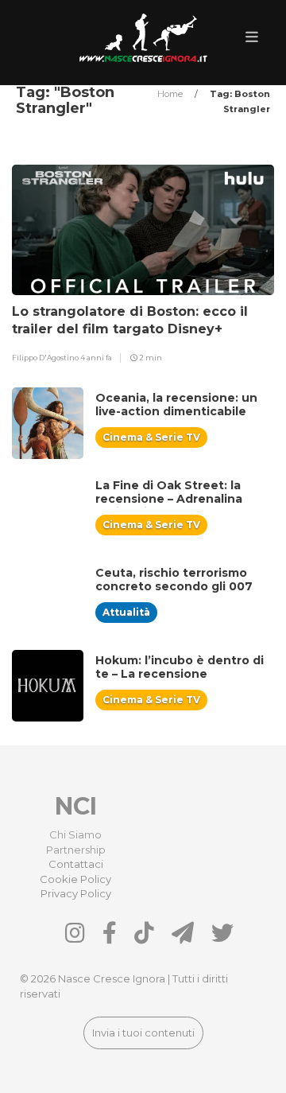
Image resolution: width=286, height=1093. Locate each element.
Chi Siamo (75, 834)
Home (171, 93)
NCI (76, 806)
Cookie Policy (75, 879)
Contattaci (75, 864)
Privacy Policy (76, 893)
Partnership (76, 849)
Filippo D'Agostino (46, 357)
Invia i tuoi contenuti (143, 1032)
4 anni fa (96, 357)
